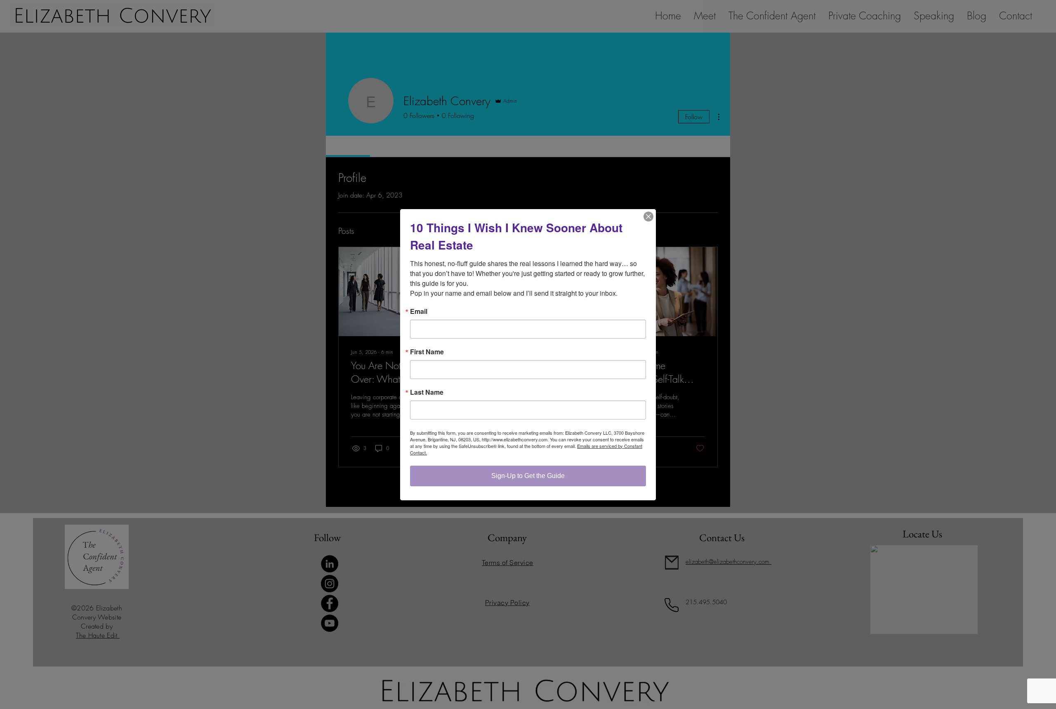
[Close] (648, 216)
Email (418, 311)
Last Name (426, 392)
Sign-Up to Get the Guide (528, 475)
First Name (427, 352)
